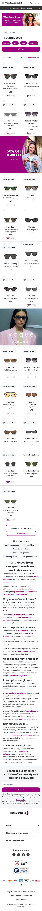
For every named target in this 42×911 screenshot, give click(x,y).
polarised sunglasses (18, 675)
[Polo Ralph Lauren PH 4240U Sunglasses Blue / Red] (13, 205)
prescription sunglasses (24, 592)
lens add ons (31, 711)
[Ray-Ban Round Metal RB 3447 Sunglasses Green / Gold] (12, 482)
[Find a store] (35, 3)
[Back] (2, 8)
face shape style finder (27, 651)
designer (7, 582)
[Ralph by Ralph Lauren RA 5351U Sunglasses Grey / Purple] (29, 133)
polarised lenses (20, 594)
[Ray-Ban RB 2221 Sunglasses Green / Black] (13, 377)
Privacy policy (29, 892)
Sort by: (23, 57)
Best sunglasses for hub (22, 735)
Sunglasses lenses (30, 557)
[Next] (39, 8)
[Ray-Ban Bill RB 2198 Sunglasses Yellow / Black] (8, 414)
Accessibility (27, 896)
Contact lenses (30, 545)
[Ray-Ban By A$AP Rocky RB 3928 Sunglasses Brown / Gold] (13, 519)
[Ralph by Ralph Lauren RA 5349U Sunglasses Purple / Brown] (13, 96)
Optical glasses (11, 557)
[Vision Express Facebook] (14, 854)
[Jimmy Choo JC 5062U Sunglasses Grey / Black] (29, 96)
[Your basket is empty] (39, 3)
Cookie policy (15, 896)
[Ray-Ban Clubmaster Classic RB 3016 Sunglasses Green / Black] (8, 239)
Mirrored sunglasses (21, 553)
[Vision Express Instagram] (23, 854)
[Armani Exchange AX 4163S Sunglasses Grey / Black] (29, 377)
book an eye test (25, 719)
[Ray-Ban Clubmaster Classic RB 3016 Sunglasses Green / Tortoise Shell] (12, 239)
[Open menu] (3, 3)
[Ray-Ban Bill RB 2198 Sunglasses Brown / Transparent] (12, 414)
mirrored (6, 594)
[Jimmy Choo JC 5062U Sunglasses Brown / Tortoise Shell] (34, 96)
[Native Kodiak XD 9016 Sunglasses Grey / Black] (34, 414)
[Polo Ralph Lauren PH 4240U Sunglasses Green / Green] (8, 205)
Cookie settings (21, 900)
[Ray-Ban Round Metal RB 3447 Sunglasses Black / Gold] (8, 482)
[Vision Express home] (21, 813)
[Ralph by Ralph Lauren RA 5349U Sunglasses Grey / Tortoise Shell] (8, 96)
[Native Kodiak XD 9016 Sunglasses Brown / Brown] (29, 414)
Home (4, 32)
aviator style (23, 631)
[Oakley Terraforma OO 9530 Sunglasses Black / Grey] (8, 133)
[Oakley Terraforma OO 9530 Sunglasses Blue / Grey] (13, 133)
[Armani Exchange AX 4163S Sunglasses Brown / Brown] (34, 377)
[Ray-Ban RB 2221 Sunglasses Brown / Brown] (8, 377)
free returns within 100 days (21, 615)
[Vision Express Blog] (28, 854)
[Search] (31, 3)
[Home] (13, 3)
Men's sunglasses (12, 545)
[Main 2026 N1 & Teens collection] (21, 327)
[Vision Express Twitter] (18, 854)
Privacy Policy (21, 800)
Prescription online (20, 549)
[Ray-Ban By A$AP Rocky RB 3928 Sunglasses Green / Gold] (8, 519)
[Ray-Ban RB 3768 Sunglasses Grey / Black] (29, 305)
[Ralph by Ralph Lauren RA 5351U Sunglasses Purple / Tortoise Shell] (34, 133)
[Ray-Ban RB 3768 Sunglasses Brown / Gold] (34, 305)
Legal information (14, 892)
